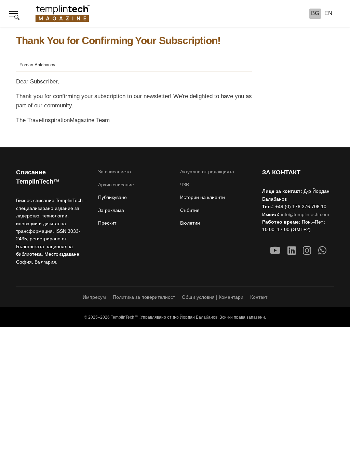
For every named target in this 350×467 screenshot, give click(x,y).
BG (315, 13)
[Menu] (13, 13)
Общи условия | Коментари (212, 297)
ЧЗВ (184, 184)
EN (328, 13)
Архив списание (116, 184)
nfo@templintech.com (305, 214)
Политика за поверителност (144, 297)
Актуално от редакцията (207, 171)
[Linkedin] (291, 250)
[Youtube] (275, 250)
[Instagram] (307, 250)
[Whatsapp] (322, 250)
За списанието (114, 171)
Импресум (94, 297)
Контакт (258, 297)
